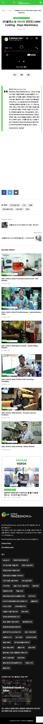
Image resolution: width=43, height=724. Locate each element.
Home (3, 10)
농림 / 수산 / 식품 (21, 586)
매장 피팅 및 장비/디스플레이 (14, 596)
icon (21, 264)
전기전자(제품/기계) (21, 642)
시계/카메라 (20, 606)
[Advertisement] (21, 161)
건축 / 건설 (27, 565)
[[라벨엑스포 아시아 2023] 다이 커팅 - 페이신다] (5, 225)
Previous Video (7, 219)
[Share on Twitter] (10, 192)
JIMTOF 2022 (8, 489)
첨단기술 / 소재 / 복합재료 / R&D (15, 653)
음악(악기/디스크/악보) (12, 632)
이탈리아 (7, 637)
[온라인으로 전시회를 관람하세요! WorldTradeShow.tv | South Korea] (21, 2)
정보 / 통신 (19, 209)
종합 (21, 647)
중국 (27, 209)
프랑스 (29, 663)
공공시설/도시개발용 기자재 (13, 575)
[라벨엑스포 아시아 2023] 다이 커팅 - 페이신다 (23, 225)
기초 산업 (27, 581)
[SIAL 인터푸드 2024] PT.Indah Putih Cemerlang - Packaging (18, 380)
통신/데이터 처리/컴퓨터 (12, 663)
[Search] (40, 2)
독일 (19, 591)
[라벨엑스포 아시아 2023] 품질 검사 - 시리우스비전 (18, 238)
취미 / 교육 (8, 658)
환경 (6, 668)
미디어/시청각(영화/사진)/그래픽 (15, 601)
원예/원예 (27, 622)
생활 (30, 205)
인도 (19, 637)
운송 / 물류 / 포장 (7, 209)
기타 (24, 205)
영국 (25, 611)
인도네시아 (31, 637)
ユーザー (8, 497)
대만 (35, 586)
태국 (21, 658)
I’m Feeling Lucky (8, 547)
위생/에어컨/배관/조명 (11, 627)
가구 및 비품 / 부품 (10, 565)
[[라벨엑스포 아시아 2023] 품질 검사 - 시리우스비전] (39, 238)
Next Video (38, 233)
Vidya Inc (30, 720)
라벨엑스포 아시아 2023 (23, 18)
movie (10, 10)
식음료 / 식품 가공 (10, 611)
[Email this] (16, 192)
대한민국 (7, 591)
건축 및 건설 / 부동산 (11, 570)
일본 (6, 642)
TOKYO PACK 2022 (21, 560)
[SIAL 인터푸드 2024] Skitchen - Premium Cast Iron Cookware (19, 414)
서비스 (7, 606)
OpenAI (21, 128)
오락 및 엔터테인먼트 (11, 617)
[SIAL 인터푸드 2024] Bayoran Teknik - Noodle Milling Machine (20, 347)
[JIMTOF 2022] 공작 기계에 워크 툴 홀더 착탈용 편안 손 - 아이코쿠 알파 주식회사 (21, 494)
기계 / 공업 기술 (14, 205)
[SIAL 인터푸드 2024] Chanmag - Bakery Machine (18, 446)
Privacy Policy (6, 543)
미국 (32, 596)
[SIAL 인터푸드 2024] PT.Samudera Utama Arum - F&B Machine (20, 279)
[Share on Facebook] (4, 192)
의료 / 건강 (30, 632)
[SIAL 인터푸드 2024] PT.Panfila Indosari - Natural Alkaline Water (21, 313)
